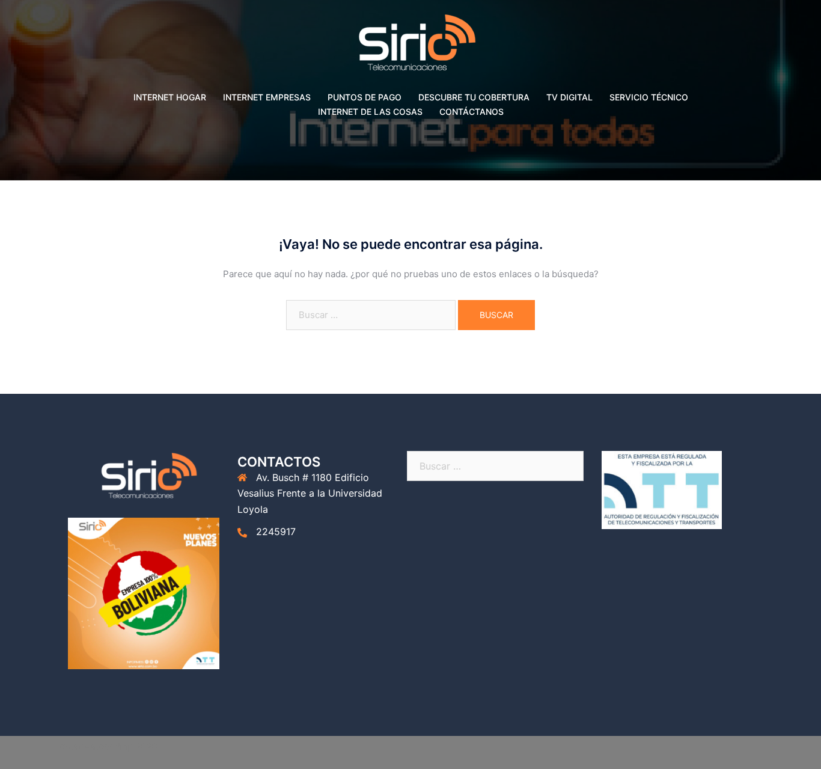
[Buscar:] (371, 315)
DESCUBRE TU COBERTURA (474, 97)
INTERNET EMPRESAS (267, 97)
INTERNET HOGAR (169, 97)
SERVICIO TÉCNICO (648, 97)
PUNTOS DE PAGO (364, 97)
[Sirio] (410, 46)
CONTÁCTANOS (471, 111)
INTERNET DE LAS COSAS (370, 111)
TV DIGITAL (569, 97)
